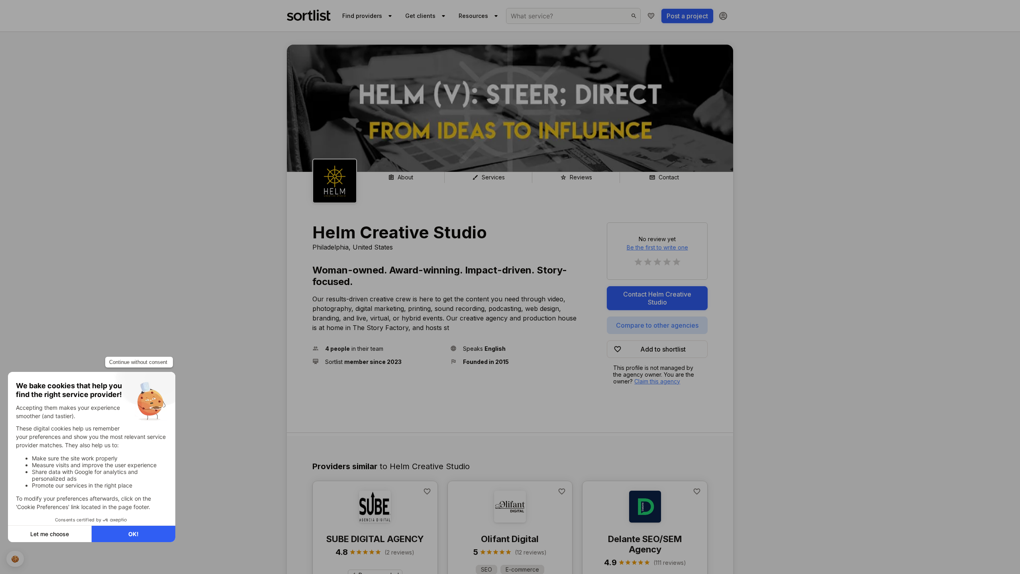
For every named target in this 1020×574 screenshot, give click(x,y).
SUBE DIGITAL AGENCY (375, 539)
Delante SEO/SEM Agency (645, 544)
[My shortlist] (651, 16)
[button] (378, 348)
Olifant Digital (510, 539)
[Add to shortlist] (427, 491)
